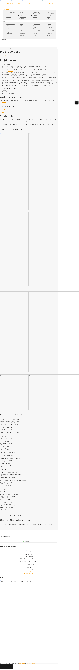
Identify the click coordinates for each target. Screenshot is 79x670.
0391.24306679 (29, 571)
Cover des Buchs (3, 112)
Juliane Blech (10, 71)
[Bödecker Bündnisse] (26, 3)
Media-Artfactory (22, 663)
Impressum (33, 663)
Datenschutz (28, 663)
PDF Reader (4, 102)
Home (1, 56)
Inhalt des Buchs (3, 110)
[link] (17, 48)
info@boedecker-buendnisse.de (29, 573)
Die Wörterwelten (6, 56)
